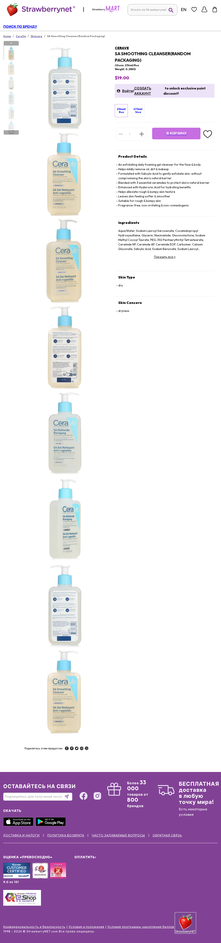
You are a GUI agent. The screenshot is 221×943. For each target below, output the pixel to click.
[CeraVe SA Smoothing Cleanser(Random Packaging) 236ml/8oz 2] (11, 67)
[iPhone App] (19, 825)
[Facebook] (83, 796)
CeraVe (122, 48)
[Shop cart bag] (215, 9)
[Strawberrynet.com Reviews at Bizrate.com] (16, 877)
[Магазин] (106, 11)
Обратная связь (167, 835)
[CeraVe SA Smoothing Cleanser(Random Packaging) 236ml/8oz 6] (11, 127)
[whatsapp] (86, 748)
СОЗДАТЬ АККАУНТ (142, 91)
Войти (127, 91)
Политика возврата (65, 835)
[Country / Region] (184, 9)
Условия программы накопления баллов (140, 927)
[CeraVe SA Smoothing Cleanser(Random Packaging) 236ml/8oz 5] (11, 112)
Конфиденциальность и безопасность (34, 927)
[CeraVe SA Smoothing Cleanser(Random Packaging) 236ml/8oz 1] (11, 53)
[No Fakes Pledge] (58, 875)
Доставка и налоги (21, 835)
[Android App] (52, 825)
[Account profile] (204, 9)
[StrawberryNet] (39, 9)
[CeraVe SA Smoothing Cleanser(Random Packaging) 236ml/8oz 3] (11, 82)
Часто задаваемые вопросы (118, 835)
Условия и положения (86, 927)
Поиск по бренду (20, 26)
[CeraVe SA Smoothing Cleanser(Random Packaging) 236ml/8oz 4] (11, 97)
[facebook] (67, 748)
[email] (82, 748)
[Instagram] (97, 796)
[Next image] (11, 132)
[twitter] (77, 748)
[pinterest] (72, 748)
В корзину (176, 133)
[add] (141, 134)
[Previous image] (11, 43)
